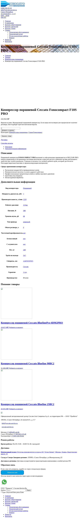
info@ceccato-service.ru (9, 10)
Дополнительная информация (15, 149)
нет (24, 233)
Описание (8, 147)
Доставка (4, 140)
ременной (26, 222)
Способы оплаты (7, 143)
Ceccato (25, 267)
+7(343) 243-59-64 (17, 436)
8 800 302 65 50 (6, 8)
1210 (24, 199)
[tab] (42, 147)
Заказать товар (6, 136)
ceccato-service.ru (7, 427)
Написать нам (12, 472)
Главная (8, 55)
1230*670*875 (28, 261)
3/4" (24, 255)
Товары (7, 57)
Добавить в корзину (8, 130)
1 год (25, 272)
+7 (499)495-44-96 (13, 432)
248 (24, 250)
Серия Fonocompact (35, 132)
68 (24, 216)
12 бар (25, 205)
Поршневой (27, 188)
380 (24, 211)
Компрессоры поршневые (14, 59)
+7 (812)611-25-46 (20, 434)
